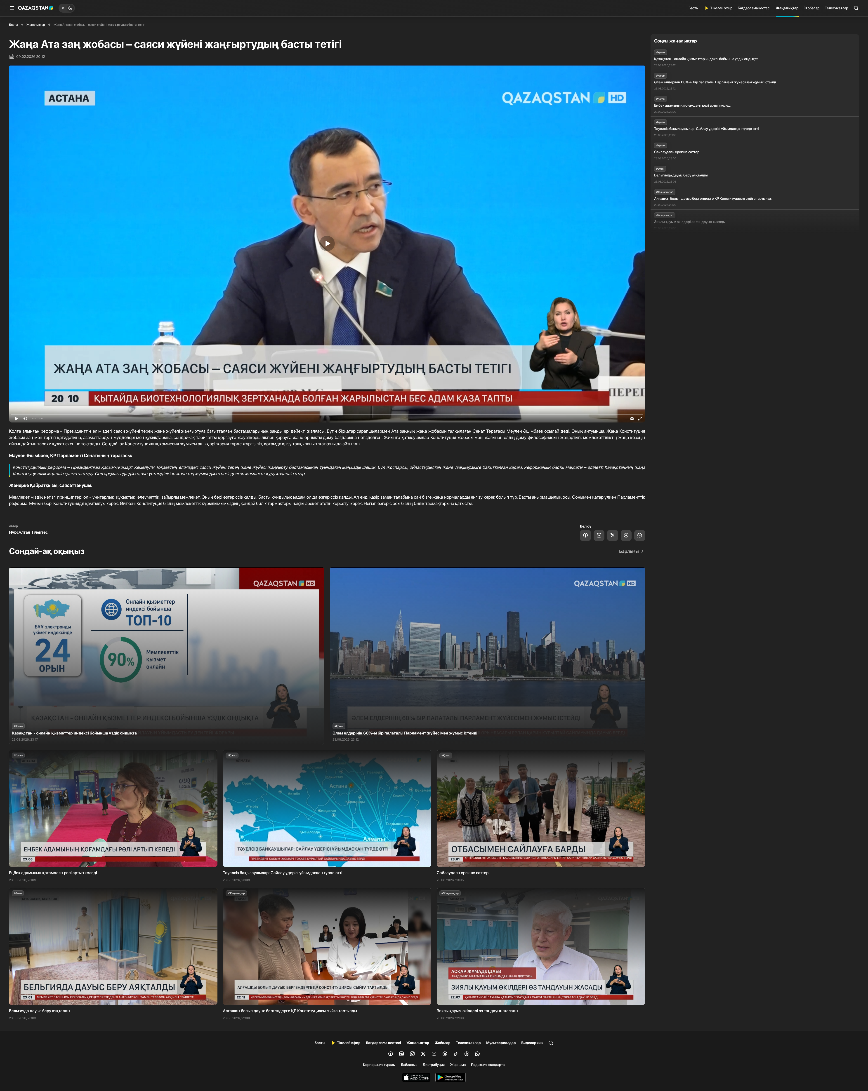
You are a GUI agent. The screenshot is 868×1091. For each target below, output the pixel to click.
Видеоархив (532, 1043)
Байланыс (409, 1065)
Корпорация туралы (379, 1065)
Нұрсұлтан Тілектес (28, 532)
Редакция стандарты (488, 1065)
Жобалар (811, 8)
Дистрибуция (434, 1065)
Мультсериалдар (501, 1043)
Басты (693, 8)
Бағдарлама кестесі (754, 8)
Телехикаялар (836, 8)
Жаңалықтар (787, 8)
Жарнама (458, 1065)
